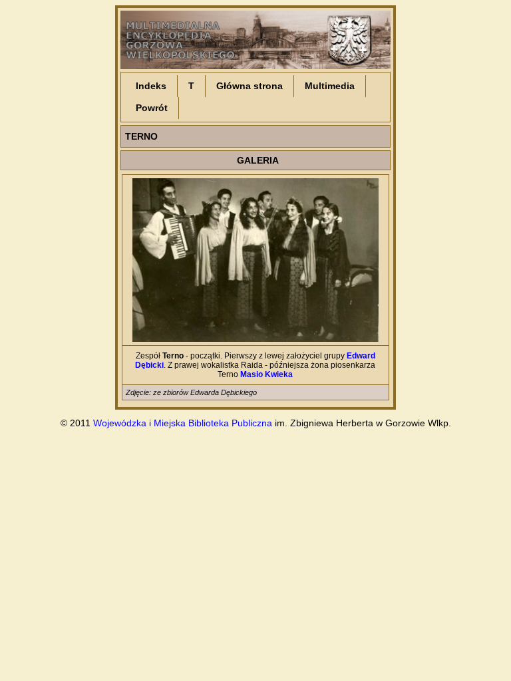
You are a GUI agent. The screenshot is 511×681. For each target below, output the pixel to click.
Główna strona (249, 85)
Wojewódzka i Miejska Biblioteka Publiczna (182, 423)
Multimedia (330, 85)
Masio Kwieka (266, 374)
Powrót (152, 107)
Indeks (151, 85)
